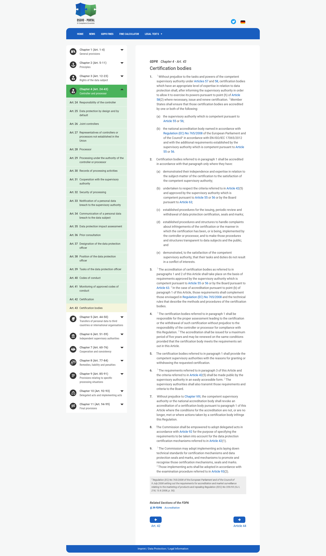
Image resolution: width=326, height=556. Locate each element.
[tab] (96, 51)
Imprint (142, 548)
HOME (80, 34)
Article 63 (185, 202)
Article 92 (185, 431)
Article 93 (218, 471)
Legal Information (178, 548)
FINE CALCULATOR (129, 34)
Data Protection (157, 548)
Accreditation (165, 507)
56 (182, 121)
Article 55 (169, 121)
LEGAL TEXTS (152, 34)
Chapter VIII (193, 396)
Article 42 (233, 188)
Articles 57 (201, 81)
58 (216, 81)
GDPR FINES (107, 34)
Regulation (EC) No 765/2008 (183, 133)
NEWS (92, 34)
